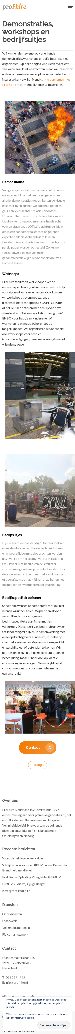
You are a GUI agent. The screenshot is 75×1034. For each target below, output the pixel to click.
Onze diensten (12, 914)
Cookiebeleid (27, 1017)
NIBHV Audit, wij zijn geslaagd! (24, 884)
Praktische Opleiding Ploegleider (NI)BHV (31, 877)
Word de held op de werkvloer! (23, 858)
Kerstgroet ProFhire (16, 890)
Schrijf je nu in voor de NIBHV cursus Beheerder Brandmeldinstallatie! (34, 867)
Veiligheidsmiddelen (16, 927)
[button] (70, 6)
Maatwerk (9, 921)
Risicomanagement (15, 934)
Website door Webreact (21, 1031)
